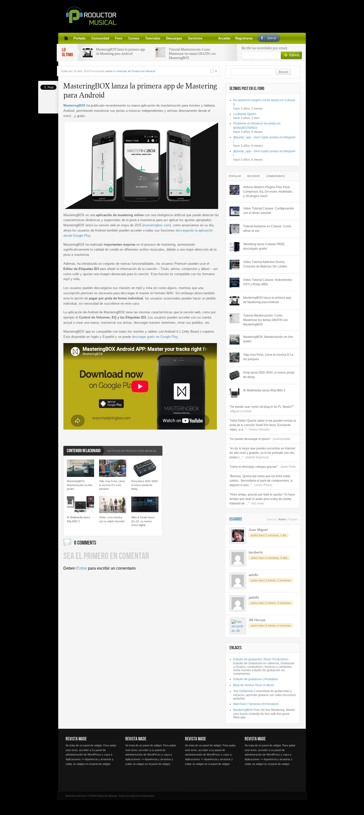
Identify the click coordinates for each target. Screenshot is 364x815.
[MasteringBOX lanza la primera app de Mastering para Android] (234, 300)
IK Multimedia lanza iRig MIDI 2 (78, 519)
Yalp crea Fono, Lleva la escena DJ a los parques (112, 485)
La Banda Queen (244, 114)
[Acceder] (208, 38)
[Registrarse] (214, 38)
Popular (235, 176)
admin (109, 71)
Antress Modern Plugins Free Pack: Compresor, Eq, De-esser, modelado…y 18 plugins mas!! (269, 191)
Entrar (81, 568)
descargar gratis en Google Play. (155, 337)
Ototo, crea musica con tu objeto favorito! (112, 519)
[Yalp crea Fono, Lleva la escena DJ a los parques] (234, 357)
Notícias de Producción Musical (136, 71)
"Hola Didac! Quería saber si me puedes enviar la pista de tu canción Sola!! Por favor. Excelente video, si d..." (263, 425)
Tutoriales (152, 38)
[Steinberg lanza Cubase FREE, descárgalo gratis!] (234, 247)
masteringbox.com (156, 225)
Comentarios (275, 176)
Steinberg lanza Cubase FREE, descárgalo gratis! (264, 246)
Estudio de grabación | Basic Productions (260, 659)
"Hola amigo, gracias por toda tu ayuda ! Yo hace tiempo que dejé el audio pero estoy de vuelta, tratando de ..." (262, 499)
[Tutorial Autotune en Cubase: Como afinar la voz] (234, 229)
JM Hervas (257, 620)
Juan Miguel (258, 530)
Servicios (195, 38)
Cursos (133, 38)
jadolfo (254, 597)
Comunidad (100, 38)
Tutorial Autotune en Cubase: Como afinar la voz (267, 229)
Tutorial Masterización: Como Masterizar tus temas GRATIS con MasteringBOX (192, 53)
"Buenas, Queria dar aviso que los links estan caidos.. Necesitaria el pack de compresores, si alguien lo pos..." (261, 480)
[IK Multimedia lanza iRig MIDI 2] (234, 393)
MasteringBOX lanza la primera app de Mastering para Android (120, 51)
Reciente (253, 176)
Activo (282, 519)
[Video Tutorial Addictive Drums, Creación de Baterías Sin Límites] (234, 265)
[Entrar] (220, 38)
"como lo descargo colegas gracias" (263, 466)
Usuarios (235, 519)
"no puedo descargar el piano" (260, 439)
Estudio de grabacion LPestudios (255, 679)
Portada (79, 38)
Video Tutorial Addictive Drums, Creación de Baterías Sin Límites (265, 264)
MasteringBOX (74, 105)
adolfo (253, 575)
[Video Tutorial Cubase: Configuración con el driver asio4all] (234, 211)
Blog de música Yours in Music (253, 685)
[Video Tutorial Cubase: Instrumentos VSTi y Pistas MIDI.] (234, 283)
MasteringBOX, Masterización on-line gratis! (79, 485)
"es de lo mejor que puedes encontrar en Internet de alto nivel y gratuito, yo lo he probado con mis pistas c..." (262, 453)
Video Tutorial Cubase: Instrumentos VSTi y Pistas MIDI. (267, 282)
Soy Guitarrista (243, 691)
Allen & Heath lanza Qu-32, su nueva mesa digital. (143, 521)
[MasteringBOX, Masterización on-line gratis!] (234, 340)
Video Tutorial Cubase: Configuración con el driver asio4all (268, 211)
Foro (118, 38)
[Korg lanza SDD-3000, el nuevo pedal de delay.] (234, 375)
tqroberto (256, 552)
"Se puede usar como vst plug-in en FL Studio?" (262, 409)
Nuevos (271, 519)
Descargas (174, 38)
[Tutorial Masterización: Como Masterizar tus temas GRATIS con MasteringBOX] (234, 318)
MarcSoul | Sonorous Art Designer (256, 704)
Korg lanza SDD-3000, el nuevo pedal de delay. (144, 485)
